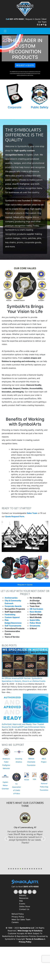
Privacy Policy (18, 917)
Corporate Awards (13, 606)
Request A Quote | (33, 19)
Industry (22, 895)
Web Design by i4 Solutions (30, 930)
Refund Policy (18, 914)
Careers (15, 922)
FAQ (21, 901)
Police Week (35, 623)
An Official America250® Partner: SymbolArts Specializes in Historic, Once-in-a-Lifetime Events (23, 679)
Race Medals (35, 612)
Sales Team (32, 513)
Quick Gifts (35, 620)
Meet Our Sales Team (21, 919)
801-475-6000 (17, 19)
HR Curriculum (36, 609)
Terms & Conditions (35, 939)
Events (22, 903)
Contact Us (24, 909)
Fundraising (10, 614)
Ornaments (35, 625)
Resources (23, 898)
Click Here (25, 832)
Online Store (24, 906)
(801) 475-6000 (31, 886)
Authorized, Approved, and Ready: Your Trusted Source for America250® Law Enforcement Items (23, 725)
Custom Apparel (12, 617)
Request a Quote (25, 65)
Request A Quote (25, 584)
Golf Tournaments (13, 625)
